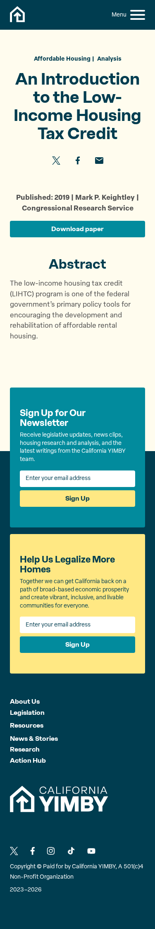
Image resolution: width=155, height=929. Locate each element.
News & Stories (34, 738)
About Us (25, 701)
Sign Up (77, 498)
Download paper (77, 229)
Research (25, 749)
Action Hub (28, 760)
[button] (137, 15)
